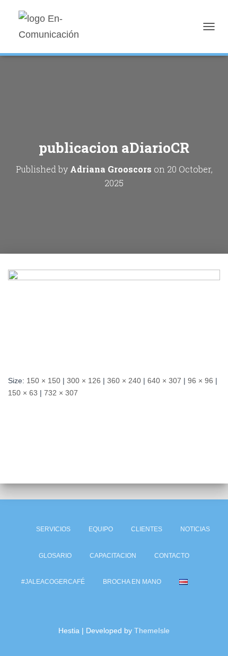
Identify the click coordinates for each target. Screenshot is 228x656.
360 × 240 (124, 380)
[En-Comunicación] (70, 26)
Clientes (146, 529)
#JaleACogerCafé (53, 581)
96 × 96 (200, 380)
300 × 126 (84, 380)
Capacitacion (113, 555)
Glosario (55, 555)
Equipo (101, 529)
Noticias (195, 529)
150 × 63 (23, 393)
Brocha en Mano (132, 581)
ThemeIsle (152, 630)
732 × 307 (61, 393)
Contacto (171, 555)
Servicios (53, 529)
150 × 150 (43, 380)
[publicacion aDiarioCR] (114, 313)
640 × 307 (164, 380)
